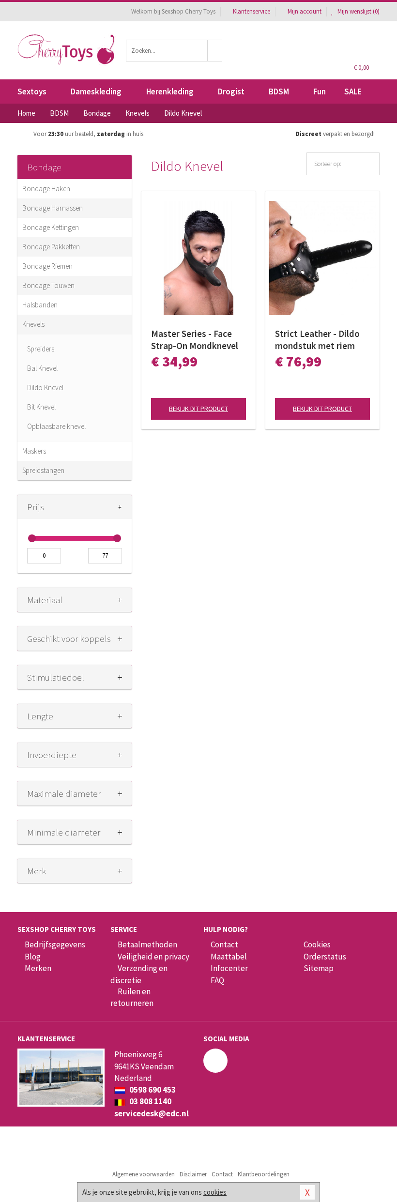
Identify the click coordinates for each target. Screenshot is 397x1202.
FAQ (217, 980)
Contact (224, 944)
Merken (38, 968)
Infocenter (229, 968)
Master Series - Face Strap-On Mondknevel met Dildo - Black (194, 340)
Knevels (33, 324)
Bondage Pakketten (51, 246)
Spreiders (40, 348)
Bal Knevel (42, 368)
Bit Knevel (41, 406)
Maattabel (229, 956)
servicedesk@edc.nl (151, 1113)
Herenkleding (170, 91)
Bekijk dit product (198, 408)
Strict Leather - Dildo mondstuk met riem (317, 339)
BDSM (279, 91)
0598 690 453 (152, 1089)
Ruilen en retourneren (131, 997)
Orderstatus (325, 956)
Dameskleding (96, 91)
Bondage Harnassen (52, 208)
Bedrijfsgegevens (55, 944)
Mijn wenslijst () (358, 11)
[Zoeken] (215, 50)
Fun (319, 91)
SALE (353, 91)
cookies (215, 1192)
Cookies (317, 944)
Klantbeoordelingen (264, 1174)
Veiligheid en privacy (153, 956)
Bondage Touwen (48, 285)
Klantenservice (251, 11)
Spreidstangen (43, 470)
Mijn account (304, 11)
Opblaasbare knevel (56, 426)
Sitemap (319, 968)
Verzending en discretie (139, 974)
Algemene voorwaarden (143, 1174)
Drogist (231, 91)
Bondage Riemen (47, 266)
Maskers (34, 451)
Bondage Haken (46, 188)
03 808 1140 (149, 1101)
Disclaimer (193, 1174)
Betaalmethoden (147, 944)
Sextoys (31, 91)
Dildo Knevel (45, 387)
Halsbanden (40, 304)
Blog (33, 956)
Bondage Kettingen (50, 227)
